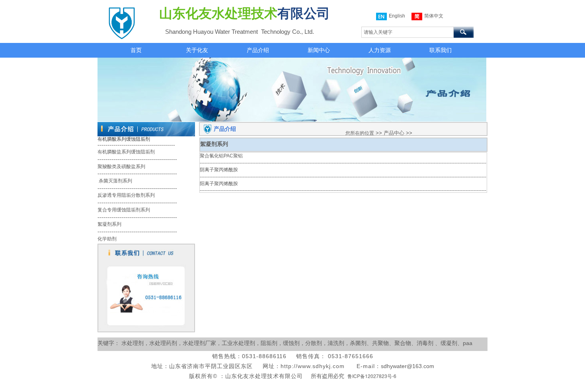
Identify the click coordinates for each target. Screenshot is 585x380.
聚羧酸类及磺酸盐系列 (121, 166)
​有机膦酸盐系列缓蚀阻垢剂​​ (126, 152)
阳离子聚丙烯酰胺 (219, 183)
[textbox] (407, 32)
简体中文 (433, 16)
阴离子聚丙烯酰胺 (219, 170)
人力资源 (380, 50)
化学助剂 (107, 239)
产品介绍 (258, 50)
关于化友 (197, 50)
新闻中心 (319, 50)
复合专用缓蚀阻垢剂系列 (124, 210)
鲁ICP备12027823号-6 (371, 375)
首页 (136, 50)
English (397, 16)
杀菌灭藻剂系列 (115, 181)
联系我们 (440, 50)
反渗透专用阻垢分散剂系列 (126, 195)
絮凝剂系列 (109, 224)
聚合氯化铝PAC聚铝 (221, 156)
